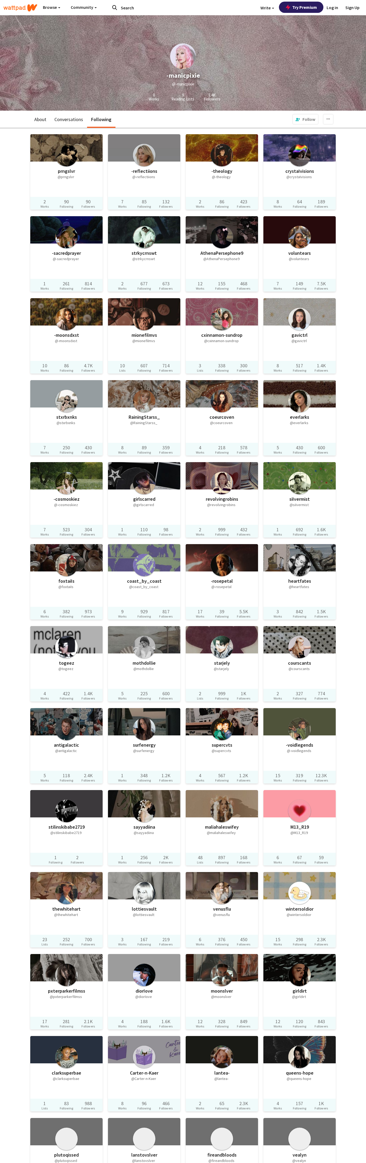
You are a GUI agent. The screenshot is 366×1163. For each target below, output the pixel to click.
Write (265, 7)
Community (82, 7)
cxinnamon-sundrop (221, 335)
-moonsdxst (66, 335)
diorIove (144, 991)
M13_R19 (299, 827)
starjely (222, 663)
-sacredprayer (66, 253)
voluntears (299, 253)
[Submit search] (115, 7)
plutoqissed (66, 1155)
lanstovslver (144, 1155)
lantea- (222, 1073)
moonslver (222, 991)
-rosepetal (222, 581)
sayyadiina (144, 827)
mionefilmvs (144, 335)
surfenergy (144, 745)
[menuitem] (305, 119)
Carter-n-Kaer (144, 1073)
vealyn (300, 1155)
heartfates (299, 581)
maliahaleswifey (222, 827)
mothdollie (144, 663)
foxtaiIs (66, 581)
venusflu (222, 909)
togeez (66, 663)
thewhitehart (66, 909)
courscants (299, 663)
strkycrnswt (144, 253)
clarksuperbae (66, 1073)
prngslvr (66, 171)
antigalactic (66, 745)
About (40, 119)
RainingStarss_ (144, 417)
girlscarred (144, 499)
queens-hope (299, 1073)
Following (101, 119)
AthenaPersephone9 (221, 253)
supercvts (222, 745)
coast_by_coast (144, 581)
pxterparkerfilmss (66, 991)
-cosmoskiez (67, 499)
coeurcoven (222, 417)
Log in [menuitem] (332, 7)
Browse (50, 7)
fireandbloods (222, 1155)
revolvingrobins (222, 499)
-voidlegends (299, 745)
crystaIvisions (299, 171)
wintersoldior (299, 909)
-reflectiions (144, 171)
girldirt (300, 991)
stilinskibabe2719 (66, 827)
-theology (221, 171)
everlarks (299, 417)
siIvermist (299, 499)
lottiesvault (144, 909)
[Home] (20, 8)
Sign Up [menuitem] (352, 7)
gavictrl (300, 335)
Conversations (68, 119)
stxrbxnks (66, 417)
